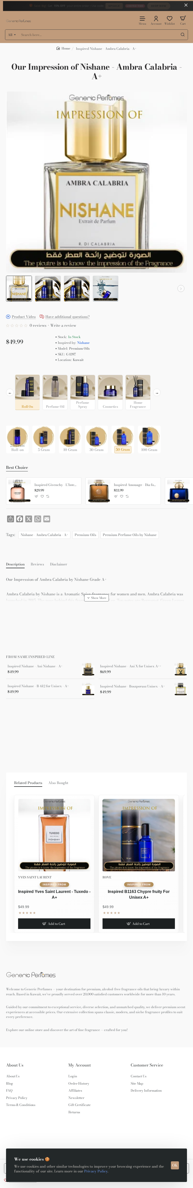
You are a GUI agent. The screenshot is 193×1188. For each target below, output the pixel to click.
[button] (12, 288)
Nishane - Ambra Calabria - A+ (44, 534)
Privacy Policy (96, 1171)
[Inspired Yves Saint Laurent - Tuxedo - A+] (54, 835)
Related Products (28, 783)
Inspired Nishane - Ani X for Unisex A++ (130, 666)
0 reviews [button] (38, 325)
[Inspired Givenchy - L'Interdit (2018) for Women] (19, 491)
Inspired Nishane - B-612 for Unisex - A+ (38, 686)
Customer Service (147, 1065)
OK (175, 1165)
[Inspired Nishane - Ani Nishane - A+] (88, 669)
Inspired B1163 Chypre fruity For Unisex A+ (139, 894)
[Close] (186, 5)
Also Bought (58, 783)
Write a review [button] (63, 325)
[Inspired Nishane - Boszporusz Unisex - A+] (180, 689)
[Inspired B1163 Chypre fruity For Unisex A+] (139, 835)
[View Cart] (183, 20)
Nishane (83, 343)
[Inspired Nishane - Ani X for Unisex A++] (180, 669)
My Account (79, 1065)
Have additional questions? (67, 317)
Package (14, 417)
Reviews (37, 564)
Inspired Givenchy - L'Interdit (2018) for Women (56, 485)
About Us (14, 1065)
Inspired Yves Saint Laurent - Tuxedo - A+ (54, 894)
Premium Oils (85, 534)
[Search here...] (183, 35)
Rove (107, 877)
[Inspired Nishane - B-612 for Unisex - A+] (88, 689)
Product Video (24, 317)
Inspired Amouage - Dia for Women (135, 485)
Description (15, 564)
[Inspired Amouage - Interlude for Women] (178, 491)
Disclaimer (58, 564)
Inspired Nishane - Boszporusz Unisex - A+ (132, 686)
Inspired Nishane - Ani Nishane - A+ (35, 666)
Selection (14, 370)
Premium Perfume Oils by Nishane (130, 534)
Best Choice (17, 467)
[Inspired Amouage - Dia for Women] (99, 491)
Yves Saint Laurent (35, 877)
